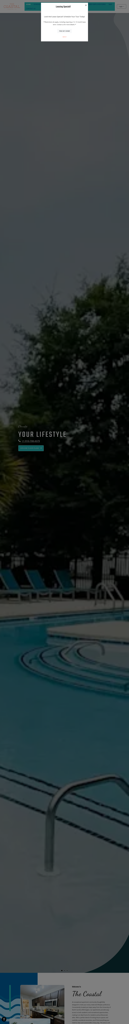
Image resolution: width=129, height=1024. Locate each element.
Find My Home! (64, 31)
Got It (64, 37)
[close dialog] (86, 5)
